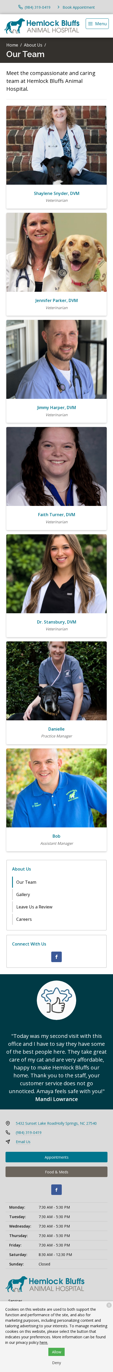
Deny (56, 1362)
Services (15, 1300)
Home (12, 45)
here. (44, 1342)
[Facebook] (56, 957)
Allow (56, 1351)
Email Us (23, 1141)
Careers (24, 919)
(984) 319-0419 (29, 1132)
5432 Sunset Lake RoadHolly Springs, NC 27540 (56, 1123)
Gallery (23, 894)
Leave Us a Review (34, 907)
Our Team (26, 882)
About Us (33, 45)
